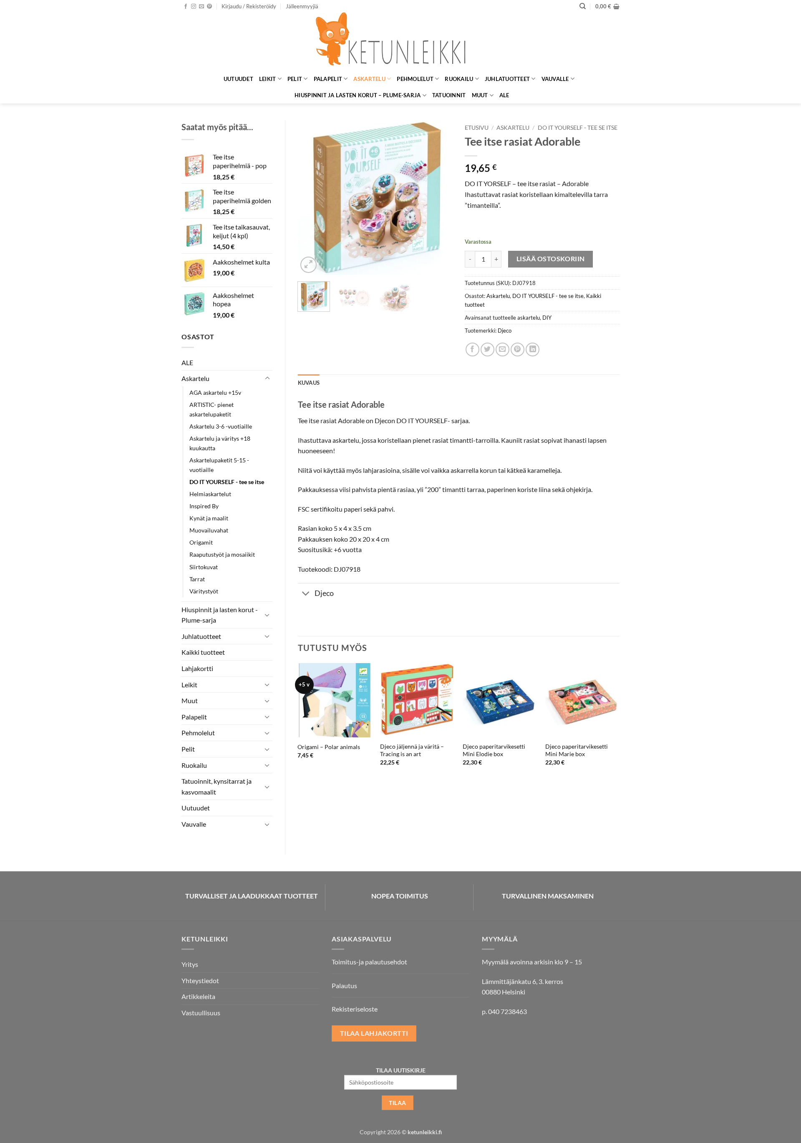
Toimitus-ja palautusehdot (369, 962)
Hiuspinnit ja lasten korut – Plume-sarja (358, 95)
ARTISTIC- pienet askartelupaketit (211, 409)
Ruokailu (459, 79)
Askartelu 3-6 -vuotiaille (220, 426)
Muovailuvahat (208, 530)
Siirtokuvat (203, 566)
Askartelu (369, 79)
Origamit (201, 542)
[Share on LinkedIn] (532, 349)
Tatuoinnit (449, 95)
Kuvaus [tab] (309, 382)
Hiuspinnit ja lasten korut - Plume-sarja (219, 615)
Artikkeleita (198, 996)
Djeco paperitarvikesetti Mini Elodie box (494, 750)
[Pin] (517, 349)
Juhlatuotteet (507, 79)
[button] (249, 6)
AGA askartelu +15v (215, 392)
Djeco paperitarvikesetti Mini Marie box (576, 750)
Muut (480, 95)
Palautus (344, 985)
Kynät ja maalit (208, 518)
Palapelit (328, 79)
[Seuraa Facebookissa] (185, 7)
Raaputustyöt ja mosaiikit (222, 554)
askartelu (528, 317)
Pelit (294, 79)
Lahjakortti (197, 668)
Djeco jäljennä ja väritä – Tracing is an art (412, 750)
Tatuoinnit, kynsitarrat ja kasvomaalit (216, 786)
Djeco (504, 330)
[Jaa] (472, 349)
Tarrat (197, 579)
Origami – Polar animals (328, 746)
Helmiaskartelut (210, 493)
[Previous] (311, 197)
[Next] (438, 197)
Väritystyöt (203, 591)
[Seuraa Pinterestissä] (209, 7)
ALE (504, 95)
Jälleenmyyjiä (302, 6)
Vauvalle (555, 79)
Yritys (189, 964)
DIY (547, 317)
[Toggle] (267, 378)
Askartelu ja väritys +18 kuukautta (219, 443)
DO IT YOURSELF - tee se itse (226, 481)
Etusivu (477, 127)
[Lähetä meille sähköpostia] (201, 7)
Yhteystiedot (200, 980)
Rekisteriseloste (355, 1009)
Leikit (267, 79)
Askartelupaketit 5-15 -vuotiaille (219, 465)
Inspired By (204, 506)
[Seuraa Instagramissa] (193, 7)
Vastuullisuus (200, 1013)
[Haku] (582, 6)
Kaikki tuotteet (203, 652)
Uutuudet (238, 79)
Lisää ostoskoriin (550, 258)
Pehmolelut (415, 79)
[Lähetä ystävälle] (502, 349)
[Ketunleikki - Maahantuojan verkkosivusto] (400, 42)
